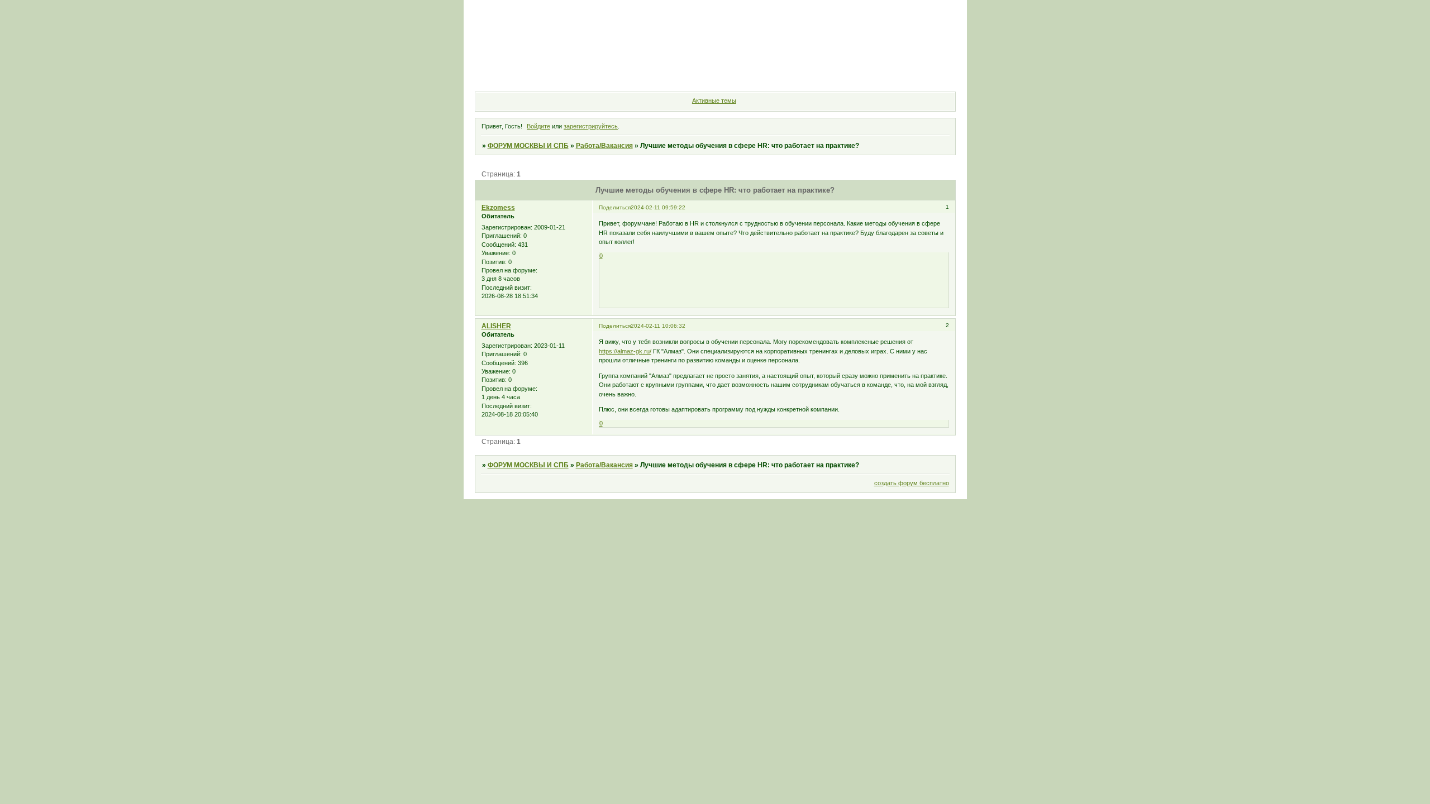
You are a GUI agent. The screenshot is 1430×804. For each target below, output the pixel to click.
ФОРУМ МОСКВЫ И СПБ (528, 146)
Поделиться (615, 207)
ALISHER (496, 326)
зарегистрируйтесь (591, 126)
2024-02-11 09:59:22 (658, 207)
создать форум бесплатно (911, 483)
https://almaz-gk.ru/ (625, 351)
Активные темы (714, 100)
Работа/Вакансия (604, 146)
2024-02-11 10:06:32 (658, 326)
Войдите (538, 126)
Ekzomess (498, 208)
